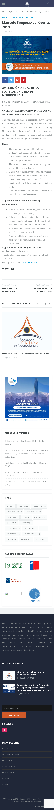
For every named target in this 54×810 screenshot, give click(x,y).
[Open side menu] (3, 3)
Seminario (25, 539)
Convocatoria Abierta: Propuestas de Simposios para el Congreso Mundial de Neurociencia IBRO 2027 (27, 453)
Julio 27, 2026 (25, 693)
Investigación (30, 528)
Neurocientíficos (32, 534)
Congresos (12, 517)
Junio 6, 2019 (9, 31)
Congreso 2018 (14, 511)
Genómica (25, 523)
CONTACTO (8, 784)
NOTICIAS (7, 760)
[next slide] (50, 304)
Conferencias (39, 506)
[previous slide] (45, 304)
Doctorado (40, 517)
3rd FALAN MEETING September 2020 (42, 289)
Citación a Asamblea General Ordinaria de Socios (25, 353)
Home (20, 18)
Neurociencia (13, 534)
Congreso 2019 (9, 18)
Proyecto (11, 539)
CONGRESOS (8, 766)
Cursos (26, 517)
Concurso (23, 506)
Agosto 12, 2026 (11, 357)
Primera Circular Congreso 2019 (10, 289)
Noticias (29, 18)
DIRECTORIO (9, 772)
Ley (43, 528)
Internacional (13, 528)
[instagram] (4, 730)
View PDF (8, 269)
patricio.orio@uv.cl (30, 262)
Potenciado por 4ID (43, 806)
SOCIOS (6, 778)
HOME (5, 748)
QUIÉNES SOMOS (11, 754)
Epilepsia (11, 523)
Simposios (40, 539)
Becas (10, 506)
